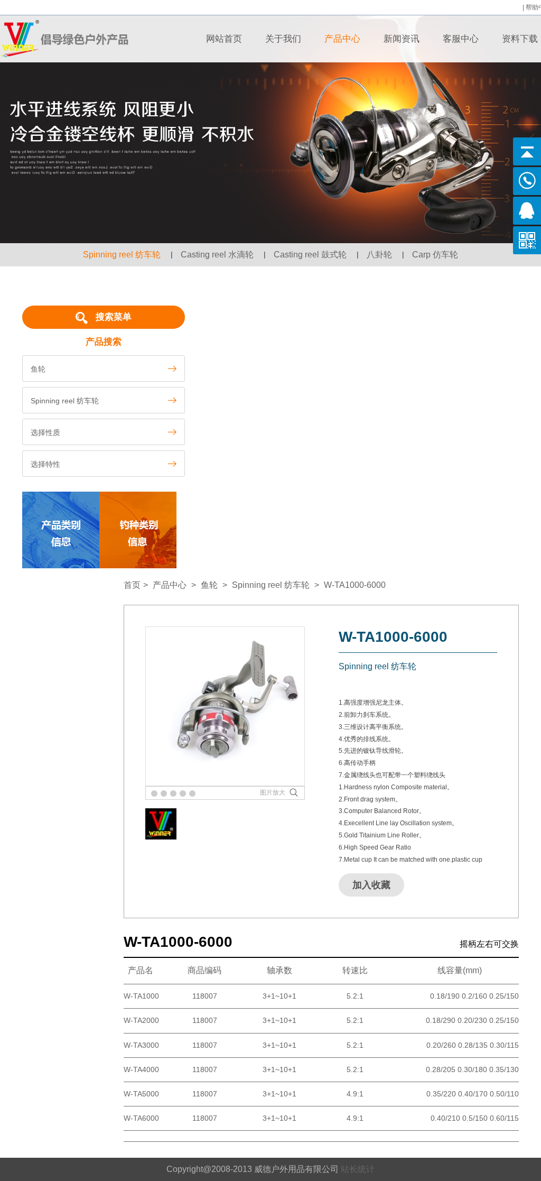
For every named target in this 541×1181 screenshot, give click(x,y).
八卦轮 (379, 254)
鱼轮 (209, 584)
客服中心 (461, 39)
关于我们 (283, 39)
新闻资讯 (401, 39)
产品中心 (342, 39)
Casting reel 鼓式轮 (310, 254)
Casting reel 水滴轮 (217, 254)
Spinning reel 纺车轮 (122, 254)
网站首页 (224, 39)
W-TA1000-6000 (355, 584)
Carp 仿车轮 (435, 254)
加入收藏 (371, 885)
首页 (132, 584)
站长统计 (358, 1169)
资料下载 (520, 39)
